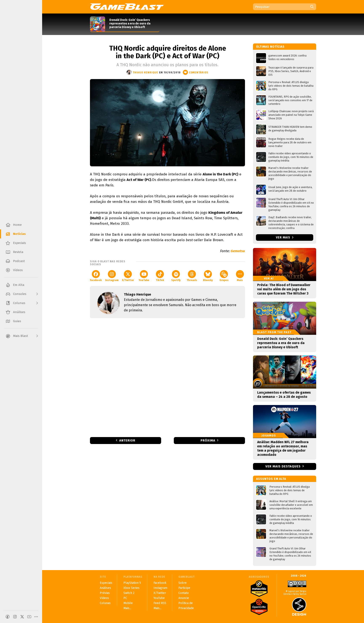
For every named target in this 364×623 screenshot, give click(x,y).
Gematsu (238, 251)
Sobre (182, 583)
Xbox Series (131, 588)
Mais (240, 280)
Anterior (127, 440)
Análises (105, 588)
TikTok (160, 280)
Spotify (176, 280)
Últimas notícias (270, 46)
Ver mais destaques (283, 466)
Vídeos (104, 598)
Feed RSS (160, 603)
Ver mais (283, 237)
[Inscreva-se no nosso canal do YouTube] (29, 617)
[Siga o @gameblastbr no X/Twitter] (22, 617)
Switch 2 (128, 593)
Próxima (208, 440)
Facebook (96, 280)
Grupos (224, 280)
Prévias (105, 593)
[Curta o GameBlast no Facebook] (7, 617)
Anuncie (183, 598)
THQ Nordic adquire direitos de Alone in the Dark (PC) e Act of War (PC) (167, 52)
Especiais (106, 583)
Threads (192, 280)
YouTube (144, 280)
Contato (183, 593)
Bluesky (208, 280)
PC (125, 598)
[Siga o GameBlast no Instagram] (15, 617)
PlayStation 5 (132, 583)
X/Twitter (128, 280)
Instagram (112, 280)
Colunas (105, 603)
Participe (184, 588)
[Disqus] (167, 377)
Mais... (127, 608)
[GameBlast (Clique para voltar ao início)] (127, 6)
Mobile (128, 603)
